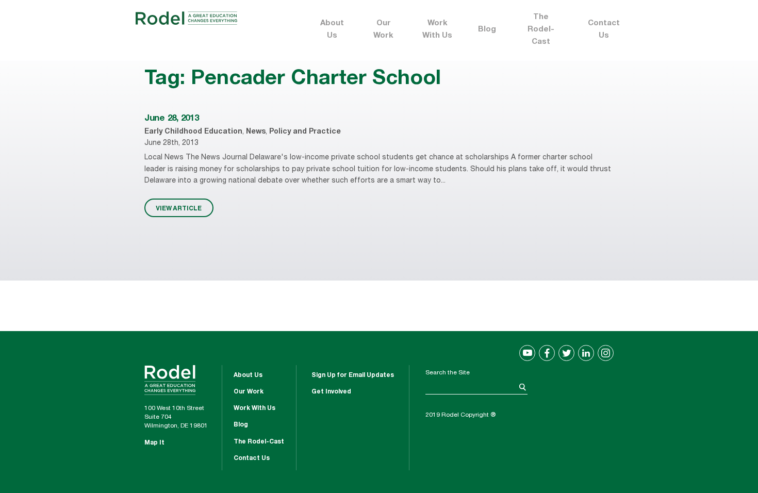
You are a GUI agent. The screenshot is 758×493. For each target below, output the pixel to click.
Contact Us (604, 30)
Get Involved (331, 392)
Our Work (383, 30)
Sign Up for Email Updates (352, 375)
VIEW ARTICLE (179, 207)
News (256, 132)
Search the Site (447, 373)
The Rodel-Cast (541, 29)
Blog (487, 30)
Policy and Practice (305, 132)
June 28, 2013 (171, 118)
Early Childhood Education (193, 132)
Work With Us (437, 30)
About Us (332, 30)
